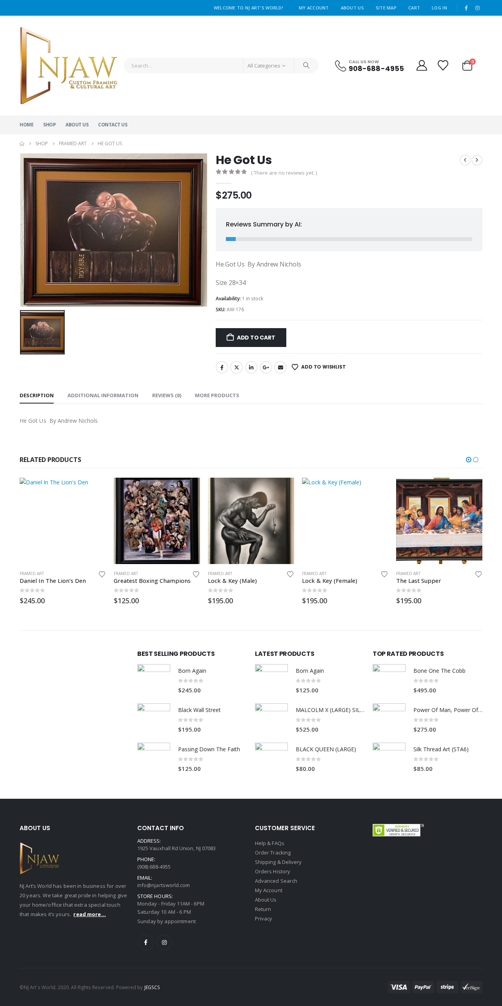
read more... (89, 914)
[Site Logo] (69, 65)
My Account (314, 8)
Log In (439, 8)
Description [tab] (37, 395)
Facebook (222, 367)
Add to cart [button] (93, 491)
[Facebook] (466, 8)
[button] (468, 459)
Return (263, 909)
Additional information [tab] (102, 395)
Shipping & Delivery (278, 861)
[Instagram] (477, 8)
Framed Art (32, 573)
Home (26, 124)
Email (280, 367)
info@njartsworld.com (163, 885)
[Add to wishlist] (102, 573)
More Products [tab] (217, 395)
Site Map (386, 8)
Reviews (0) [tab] (166, 395)
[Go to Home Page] (22, 143)
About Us (352, 8)
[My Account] (421, 65)
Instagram (164, 942)
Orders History (272, 871)
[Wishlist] (444, 65)
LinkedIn (251, 367)
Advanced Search (276, 880)
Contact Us (112, 124)
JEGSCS (152, 987)
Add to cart (256, 337)
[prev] (465, 160)
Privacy (263, 918)
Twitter (236, 367)
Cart (414, 8)
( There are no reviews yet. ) (284, 172)
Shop (49, 124)
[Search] (306, 65)
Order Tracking (273, 852)
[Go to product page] (63, 521)
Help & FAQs (269, 843)
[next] (476, 160)
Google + (266, 367)
